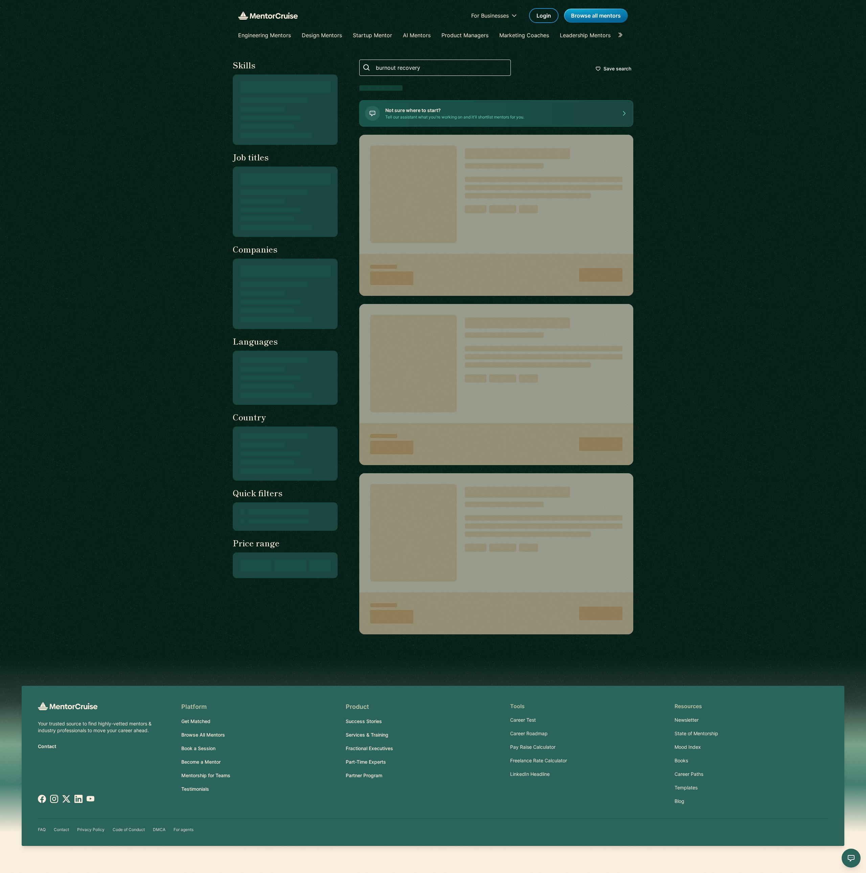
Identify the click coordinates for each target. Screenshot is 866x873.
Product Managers (464, 35)
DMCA (159, 829)
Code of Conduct (129, 829)
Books (681, 760)
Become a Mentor (201, 762)
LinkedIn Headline (530, 774)
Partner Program (364, 775)
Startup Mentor (372, 35)
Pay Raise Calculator (532, 747)
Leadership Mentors (585, 35)
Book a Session (198, 748)
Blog (679, 801)
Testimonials (195, 789)
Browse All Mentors (203, 735)
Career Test (523, 720)
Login (544, 15)
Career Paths (689, 774)
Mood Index (688, 747)
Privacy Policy (91, 829)
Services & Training (367, 735)
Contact (47, 746)
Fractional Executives (369, 748)
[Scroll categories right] (622, 35)
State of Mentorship (696, 733)
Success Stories (364, 721)
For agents (183, 829)
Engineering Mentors (264, 35)
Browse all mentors (596, 15)
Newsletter (687, 720)
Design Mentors (322, 35)
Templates (686, 787)
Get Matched (195, 721)
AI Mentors (417, 35)
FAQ (42, 829)
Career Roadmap (529, 733)
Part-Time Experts (366, 762)
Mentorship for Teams (205, 775)
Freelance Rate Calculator (538, 760)
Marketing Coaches (524, 35)
